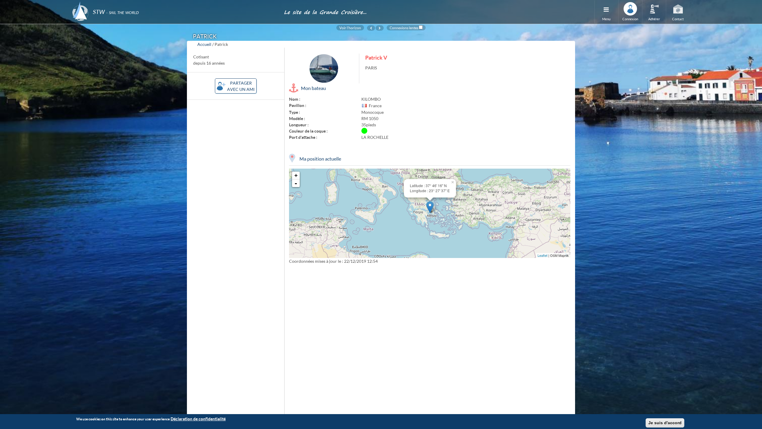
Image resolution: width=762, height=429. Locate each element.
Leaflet (542, 255)
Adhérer (654, 19)
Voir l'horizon (350, 28)
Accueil (204, 44)
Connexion (630, 19)
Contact (678, 19)
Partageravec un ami (240, 86)
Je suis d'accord (665, 422)
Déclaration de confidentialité (198, 418)
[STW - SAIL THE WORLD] (174, 3)
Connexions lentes (404, 28)
